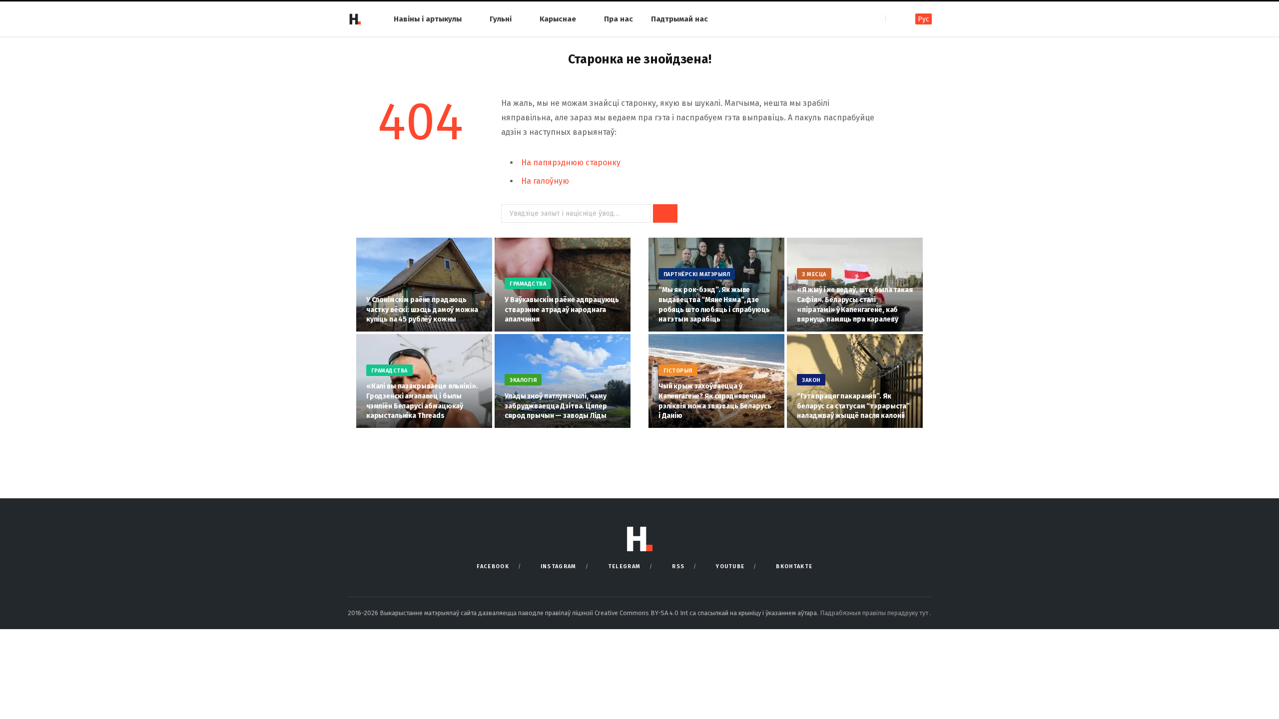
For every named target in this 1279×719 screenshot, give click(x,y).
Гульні (501, 18)
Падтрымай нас (679, 18)
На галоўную (545, 181)
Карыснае (558, 18)
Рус (923, 19)
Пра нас (618, 18)
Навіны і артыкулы (428, 18)
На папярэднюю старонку (571, 162)
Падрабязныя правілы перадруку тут (875, 613)
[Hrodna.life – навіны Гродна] (354, 18)
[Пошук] (894, 18)
